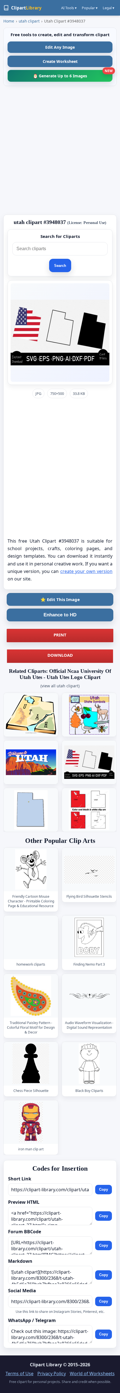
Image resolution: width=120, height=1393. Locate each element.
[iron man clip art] (31, 1122)
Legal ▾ (108, 7)
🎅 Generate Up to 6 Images (72, 74)
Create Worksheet (60, 61)
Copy (103, 1190)
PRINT (60, 635)
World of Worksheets (92, 1373)
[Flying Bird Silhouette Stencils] (89, 869)
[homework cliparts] (31, 937)
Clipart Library (46, 1365)
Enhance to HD (60, 614)
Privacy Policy (51, 1373)
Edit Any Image (60, 47)
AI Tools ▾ (69, 7)
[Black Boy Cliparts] (89, 1063)
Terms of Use (19, 1373)
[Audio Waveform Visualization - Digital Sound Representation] (89, 996)
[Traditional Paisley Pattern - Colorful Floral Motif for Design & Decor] (31, 996)
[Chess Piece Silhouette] (31, 1063)
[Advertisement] (60, 150)
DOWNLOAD (60, 655)
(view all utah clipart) (60, 685)
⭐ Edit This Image (60, 599)
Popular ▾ (90, 7)
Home (8, 21)
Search (60, 266)
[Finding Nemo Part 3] (89, 937)
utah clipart (29, 21)
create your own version (86, 571)
